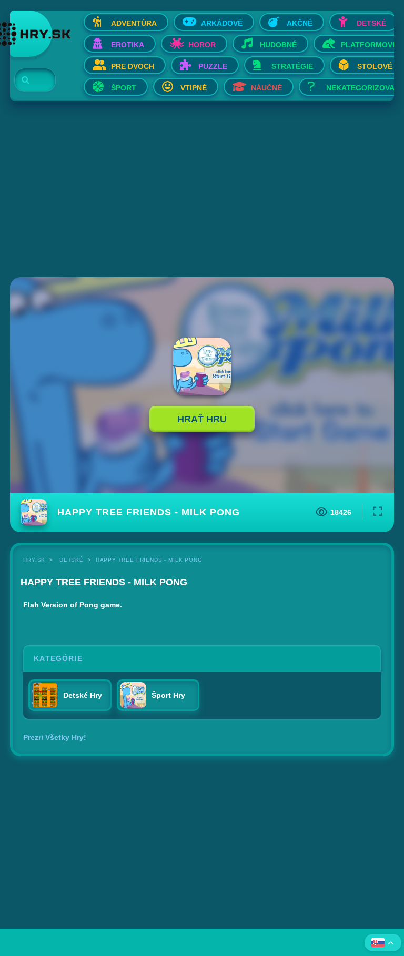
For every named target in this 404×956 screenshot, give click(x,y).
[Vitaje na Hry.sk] (31, 34)
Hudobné (278, 44)
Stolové (374, 66)
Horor (202, 44)
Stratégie (292, 66)
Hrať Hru (202, 419)
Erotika (127, 44)
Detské (371, 23)
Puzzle (212, 66)
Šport (123, 88)
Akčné (299, 23)
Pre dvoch (132, 66)
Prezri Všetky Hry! (54, 737)
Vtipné (193, 88)
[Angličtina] (383, 942)
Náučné (266, 88)
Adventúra (134, 23)
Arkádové (222, 23)
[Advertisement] (202, 190)
